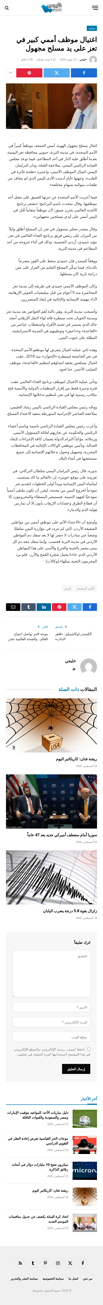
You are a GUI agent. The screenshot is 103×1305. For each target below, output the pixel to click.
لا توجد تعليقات (44, 59)
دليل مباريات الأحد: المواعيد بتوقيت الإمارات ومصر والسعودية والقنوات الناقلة (37, 1114)
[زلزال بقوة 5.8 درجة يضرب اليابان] (51, 877)
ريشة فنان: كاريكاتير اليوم (76, 758)
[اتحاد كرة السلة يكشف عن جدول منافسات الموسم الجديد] (85, 1223)
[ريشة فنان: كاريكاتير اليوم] (51, 725)
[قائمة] (95, 7)
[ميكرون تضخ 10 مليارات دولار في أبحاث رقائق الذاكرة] (85, 1171)
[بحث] (7, 7)
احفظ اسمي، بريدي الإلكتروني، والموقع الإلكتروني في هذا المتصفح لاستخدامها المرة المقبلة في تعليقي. (52, 1051)
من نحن (87, 1278)
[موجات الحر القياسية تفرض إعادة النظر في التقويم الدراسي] (85, 1145)
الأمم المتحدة (86, 588)
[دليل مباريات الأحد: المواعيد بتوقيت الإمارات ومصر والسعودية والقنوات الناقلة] (85, 1119)
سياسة (92, 28)
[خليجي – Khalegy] (51, 8)
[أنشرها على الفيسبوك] (84, 72)
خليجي (83, 59)
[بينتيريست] (29, 72)
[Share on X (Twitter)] (57, 72)
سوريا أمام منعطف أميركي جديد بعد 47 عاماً (62, 834)
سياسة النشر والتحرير (24, 1278)
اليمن (67, 588)
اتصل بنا (73, 1278)
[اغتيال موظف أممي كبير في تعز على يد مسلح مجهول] (51, 106)
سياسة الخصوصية (53, 1278)
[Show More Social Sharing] (10, 72)
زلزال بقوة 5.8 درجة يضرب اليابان (70, 910)
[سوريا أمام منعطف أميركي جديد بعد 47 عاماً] (51, 801)
